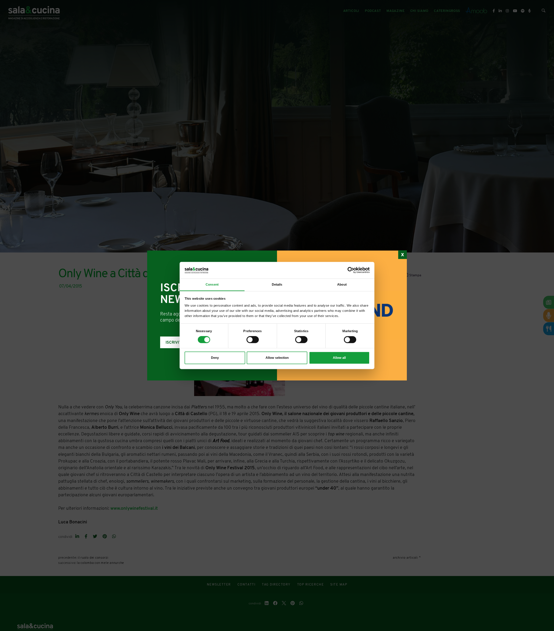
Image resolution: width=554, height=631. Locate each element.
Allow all (339, 357)
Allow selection (277, 357)
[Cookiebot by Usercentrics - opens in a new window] (351, 270)
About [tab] (342, 284)
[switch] (252, 339)
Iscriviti (174, 343)
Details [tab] (277, 284)
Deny (215, 357)
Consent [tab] (212, 284)
